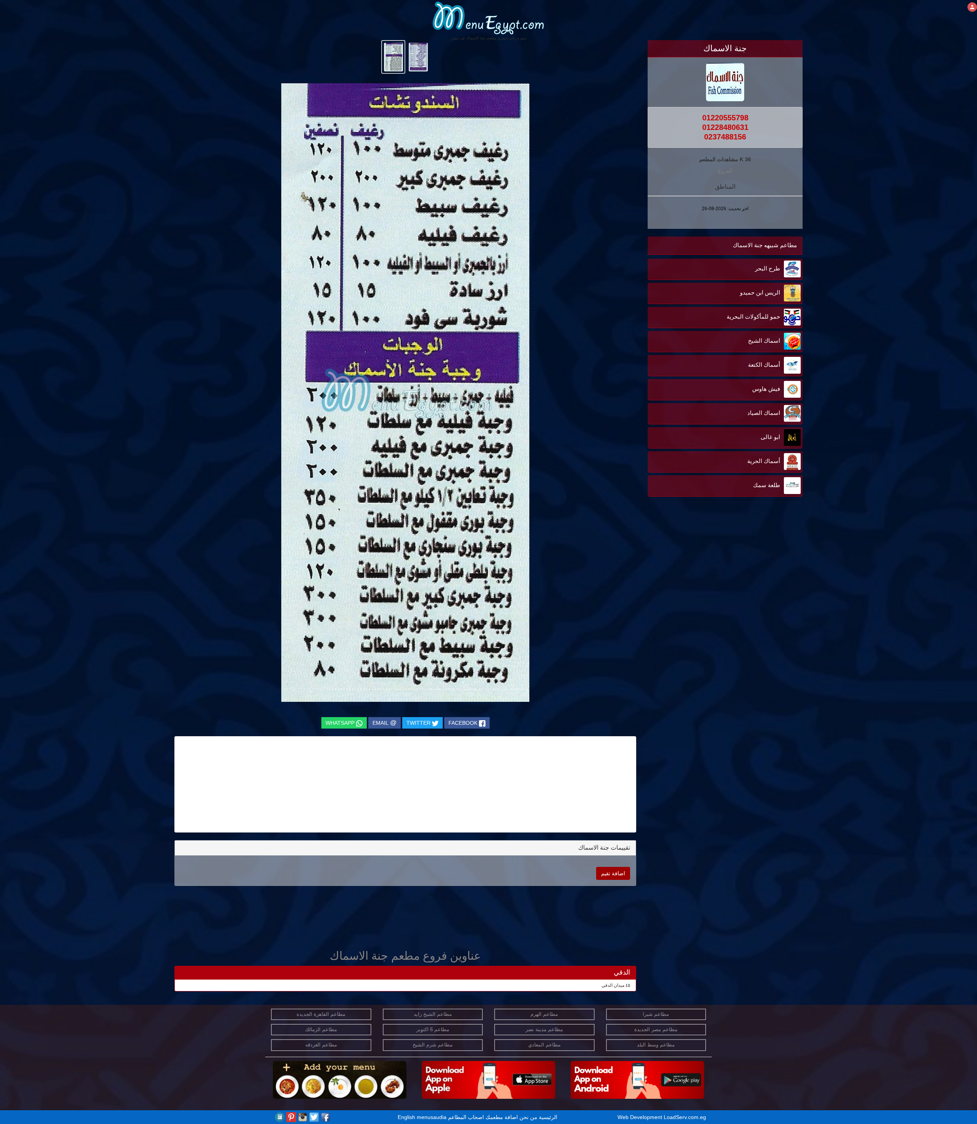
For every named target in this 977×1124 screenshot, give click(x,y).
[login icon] (972, 7)
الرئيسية (548, 1117)
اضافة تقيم (613, 873)
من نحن (528, 1117)
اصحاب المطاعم (466, 1117)
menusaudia (432, 1117)
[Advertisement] (755, 575)
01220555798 (725, 117)
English (406, 1117)
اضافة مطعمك (501, 1117)
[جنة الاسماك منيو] (418, 56)
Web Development (640, 1117)
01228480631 (725, 127)
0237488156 (725, 137)
